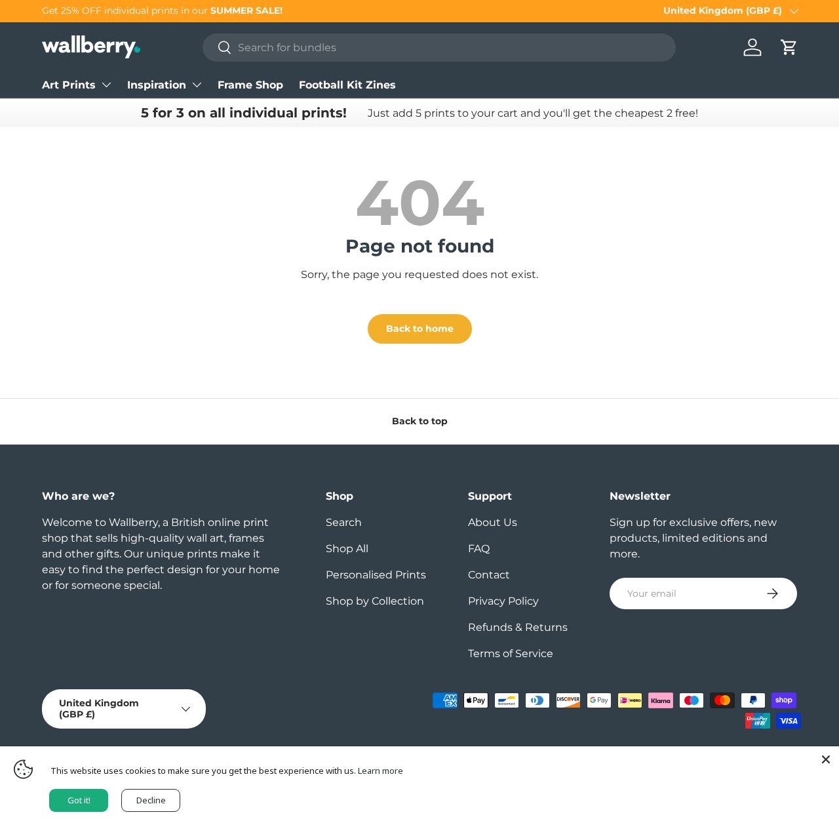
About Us (492, 522)
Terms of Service (510, 653)
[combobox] (439, 47)
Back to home (420, 328)
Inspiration (156, 85)
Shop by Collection (375, 601)
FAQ (479, 548)
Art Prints (69, 85)
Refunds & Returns (518, 627)
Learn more (380, 770)
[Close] (825, 759)
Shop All (347, 548)
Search (344, 522)
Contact (489, 575)
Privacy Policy (503, 601)
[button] (789, 47)
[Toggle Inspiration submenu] (197, 84)
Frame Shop (250, 85)
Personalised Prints (376, 575)
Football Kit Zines (347, 85)
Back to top (420, 421)
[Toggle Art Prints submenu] (106, 84)
